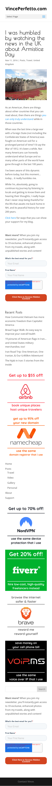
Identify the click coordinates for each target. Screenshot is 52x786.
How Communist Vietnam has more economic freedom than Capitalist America (24, 320)
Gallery (11, 482)
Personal (12, 487)
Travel (29, 60)
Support (9, 497)
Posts (22, 60)
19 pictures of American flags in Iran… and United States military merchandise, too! (26, 342)
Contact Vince (26, 781)
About (8, 492)
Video (10, 477)
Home (8, 463)
